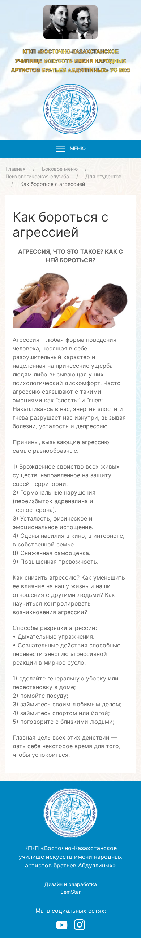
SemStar (70, 892)
